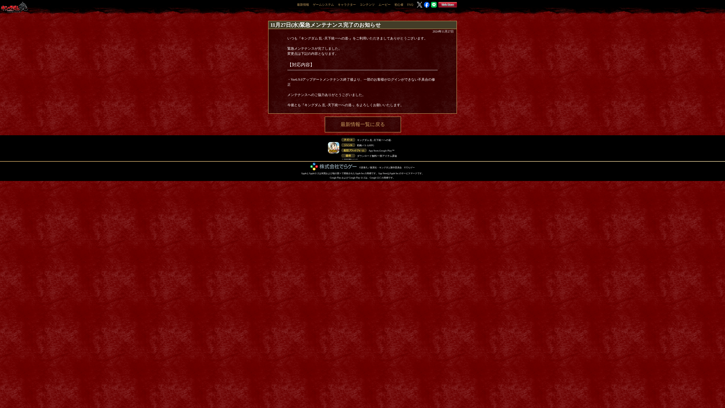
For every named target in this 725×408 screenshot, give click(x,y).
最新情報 (303, 4)
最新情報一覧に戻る (363, 124)
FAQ (410, 4)
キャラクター (347, 4)
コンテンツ (367, 4)
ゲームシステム (323, 4)
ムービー (385, 4)
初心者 (398, 4)
